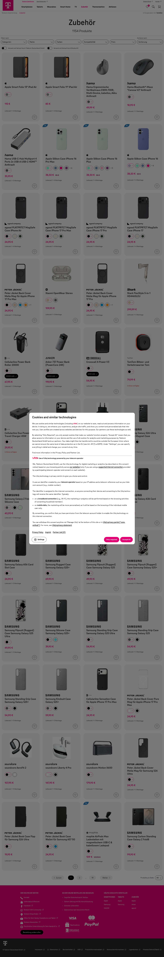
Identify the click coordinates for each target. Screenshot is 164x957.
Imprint (48, 532)
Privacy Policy (37, 532)
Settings (41, 539)
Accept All (126, 539)
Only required (111, 539)
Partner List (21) (59, 532)
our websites (75, 467)
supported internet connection (111, 467)
